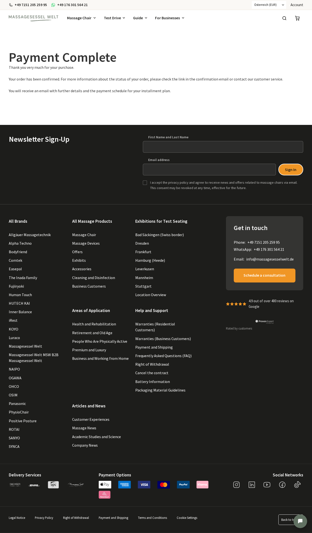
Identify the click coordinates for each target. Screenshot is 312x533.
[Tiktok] (297, 485)
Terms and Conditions (152, 518)
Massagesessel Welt (25, 346)
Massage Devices (86, 243)
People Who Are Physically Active (99, 341)
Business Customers (89, 286)
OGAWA (15, 377)
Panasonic (17, 403)
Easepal (15, 268)
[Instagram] (236, 485)
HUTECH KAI (19, 303)
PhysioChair (19, 412)
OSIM (13, 394)
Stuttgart (143, 286)
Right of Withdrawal (152, 364)
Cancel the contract (151, 372)
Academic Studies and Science (96, 436)
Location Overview (150, 294)
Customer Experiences (90, 419)
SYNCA (14, 446)
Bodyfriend (18, 251)
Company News (85, 445)
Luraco (14, 337)
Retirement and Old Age (92, 332)
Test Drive (112, 17)
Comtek (15, 260)
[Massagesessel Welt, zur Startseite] (33, 18)
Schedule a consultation (264, 275)
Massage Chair (79, 17)
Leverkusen (144, 268)
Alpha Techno (20, 243)
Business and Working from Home (100, 358)
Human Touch (20, 294)
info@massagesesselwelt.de (270, 259)
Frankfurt (143, 251)
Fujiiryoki (16, 286)
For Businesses (167, 17)
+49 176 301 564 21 (269, 249)
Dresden (142, 243)
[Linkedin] (252, 485)
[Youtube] (267, 485)
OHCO (14, 386)
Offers (77, 251)
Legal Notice (17, 518)
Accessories (81, 268)
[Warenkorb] (297, 18)
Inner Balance (20, 311)
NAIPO (14, 369)
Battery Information (152, 381)
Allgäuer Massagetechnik (30, 234)
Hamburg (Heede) (150, 260)
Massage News (84, 427)
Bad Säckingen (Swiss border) (159, 234)
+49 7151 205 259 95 (263, 242)
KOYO (13, 329)
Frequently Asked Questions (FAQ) (163, 355)
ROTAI (14, 429)
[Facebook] (282, 485)
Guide (138, 17)
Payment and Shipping (154, 347)
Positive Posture (23, 420)
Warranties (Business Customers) (163, 338)
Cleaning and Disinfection (93, 277)
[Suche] (284, 18)
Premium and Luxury (89, 349)
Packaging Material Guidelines (160, 390)
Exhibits (79, 260)
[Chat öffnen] (300, 521)
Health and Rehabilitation (94, 324)
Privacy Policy (44, 518)
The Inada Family (23, 277)
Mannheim (144, 277)
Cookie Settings (187, 518)
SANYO (14, 437)
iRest (13, 320)
